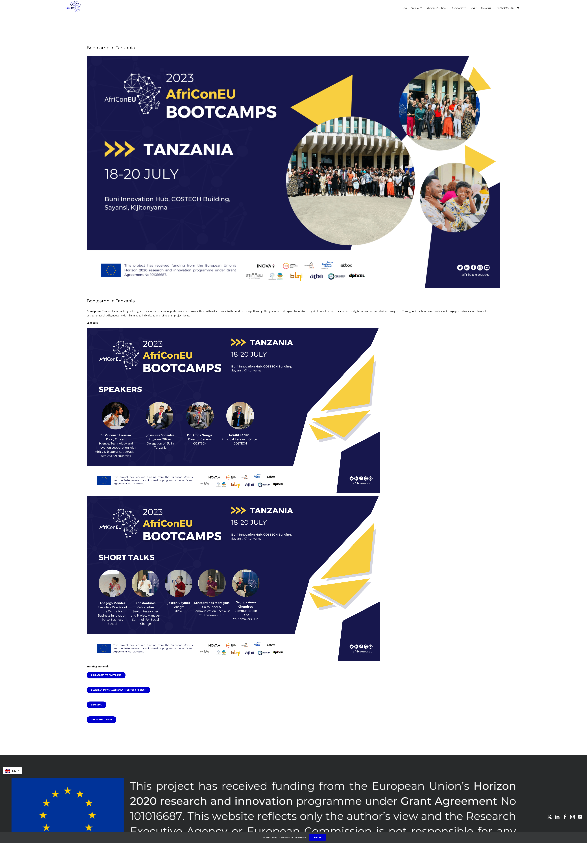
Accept (317, 837)
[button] (518, 7)
